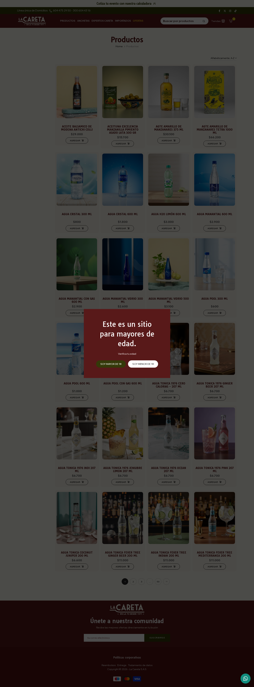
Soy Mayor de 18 (110, 364)
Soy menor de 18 (143, 364)
